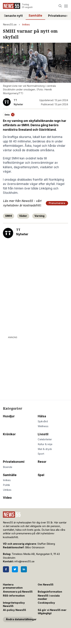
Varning (39, 215)
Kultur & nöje (45, 444)
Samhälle (35, 15)
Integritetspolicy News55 (14, 604)
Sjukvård (43, 421)
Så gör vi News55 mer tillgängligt (52, 611)
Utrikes (7, 489)
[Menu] (66, 6)
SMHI (8, 215)
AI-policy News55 (14, 610)
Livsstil (43, 434)
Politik (6, 485)
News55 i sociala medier (49, 597)
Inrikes (26, 24)
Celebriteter (45, 439)
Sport (41, 453)
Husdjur (9, 416)
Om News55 (45, 584)
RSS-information (14, 595)
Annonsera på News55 (18, 591)
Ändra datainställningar (19, 619)
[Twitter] (15, 569)
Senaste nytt (13, 15)
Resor (42, 461)
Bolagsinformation (50, 591)
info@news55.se (24, 561)
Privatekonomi (13, 461)
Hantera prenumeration (13, 586)
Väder (23, 215)
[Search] (60, 6)
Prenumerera (57, 203)
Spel (41, 475)
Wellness (43, 426)
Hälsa (42, 416)
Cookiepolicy (46, 602)
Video (7, 497)
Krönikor (9, 434)
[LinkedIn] (24, 569)
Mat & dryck (45, 449)
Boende (7, 467)
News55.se (10, 24)
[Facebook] (6, 569)
